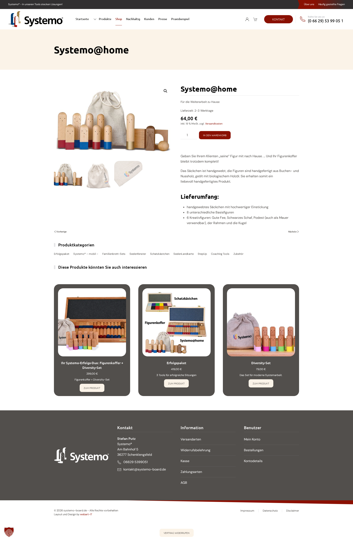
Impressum (247, 510)
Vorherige (61, 231)
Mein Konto (252, 439)
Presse (162, 19)
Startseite (82, 19)
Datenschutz (270, 510)
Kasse (185, 461)
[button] (165, 91)
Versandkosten (213, 123)
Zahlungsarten (191, 472)
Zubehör (238, 254)
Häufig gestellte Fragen (331, 4)
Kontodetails (253, 461)
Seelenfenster (138, 254)
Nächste (292, 231)
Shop (118, 19)
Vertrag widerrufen (177, 532)
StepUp (202, 254)
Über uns (309, 4)
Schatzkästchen (159, 254)
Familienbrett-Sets (113, 254)
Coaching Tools (220, 254)
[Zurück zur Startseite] (35, 19)
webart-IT (86, 514)
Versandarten (191, 439)
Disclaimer (292, 510)
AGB (184, 482)
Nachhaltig (133, 19)
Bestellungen (253, 450)
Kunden (149, 19)
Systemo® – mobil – (85, 254)
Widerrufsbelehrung (195, 450)
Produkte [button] (105, 19)
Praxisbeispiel (180, 19)
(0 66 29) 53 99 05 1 (325, 20)
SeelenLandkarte (183, 254)
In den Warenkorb (215, 135)
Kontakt (278, 19)
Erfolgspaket (61, 254)
